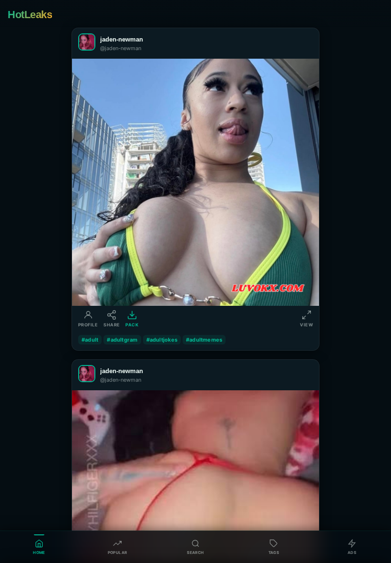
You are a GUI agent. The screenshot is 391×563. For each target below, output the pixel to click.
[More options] (305, 43)
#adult (90, 339)
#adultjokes (161, 339)
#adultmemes (204, 339)
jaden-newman (121, 39)
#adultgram (122, 339)
